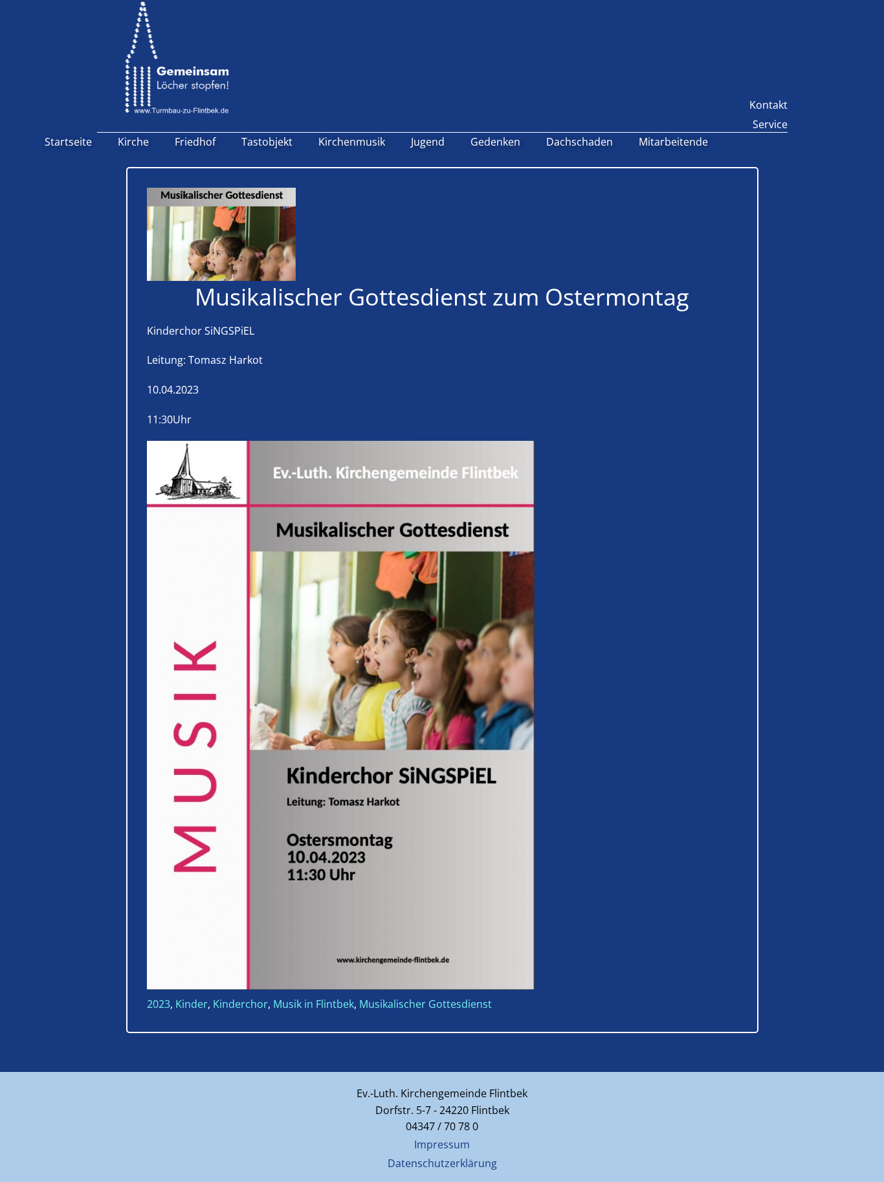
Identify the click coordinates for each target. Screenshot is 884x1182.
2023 (158, 1004)
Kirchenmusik (351, 142)
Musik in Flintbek (313, 1004)
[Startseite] (176, 57)
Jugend (428, 142)
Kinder (191, 1004)
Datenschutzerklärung (442, 1163)
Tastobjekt (267, 142)
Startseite (68, 142)
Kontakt (768, 105)
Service (770, 124)
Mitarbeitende (673, 142)
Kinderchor (240, 1004)
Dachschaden (579, 142)
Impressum (442, 1144)
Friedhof (195, 142)
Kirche (133, 142)
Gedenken (495, 142)
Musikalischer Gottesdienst (425, 1004)
